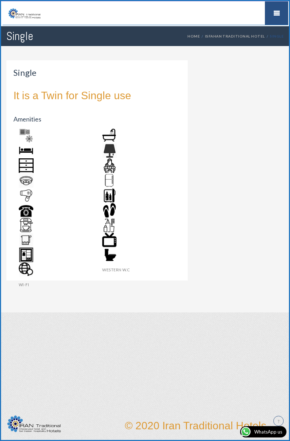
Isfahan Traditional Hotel (235, 36)
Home (193, 36)
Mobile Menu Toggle (276, 13)
